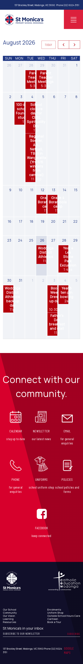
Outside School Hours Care (63, 616)
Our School (9, 609)
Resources (9, 622)
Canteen (52, 619)
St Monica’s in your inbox (23, 628)
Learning (8, 619)
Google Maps (69, 650)
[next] (74, 44)
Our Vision (9, 616)
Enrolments (54, 609)
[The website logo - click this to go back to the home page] (24, 19)
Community (10, 612)
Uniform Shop (55, 612)
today (48, 44)
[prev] (63, 44)
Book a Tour (54, 622)
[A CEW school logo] (12, 584)
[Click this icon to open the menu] (73, 19)
